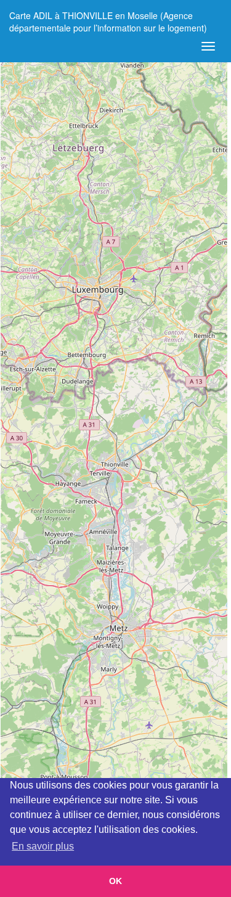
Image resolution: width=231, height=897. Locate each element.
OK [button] (115, 881)
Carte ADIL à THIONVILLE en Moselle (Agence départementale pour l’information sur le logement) (108, 20)
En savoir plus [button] (43, 846)
